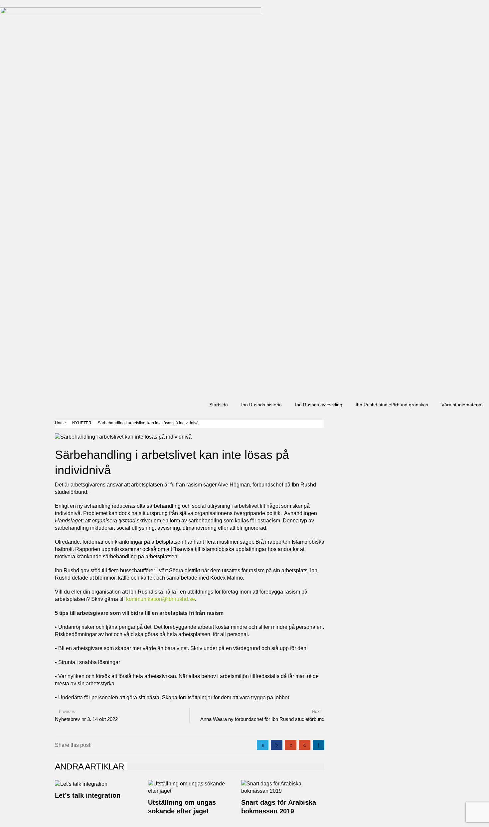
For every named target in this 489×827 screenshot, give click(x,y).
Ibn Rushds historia (261, 404)
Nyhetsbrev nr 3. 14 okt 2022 (86, 719)
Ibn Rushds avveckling (318, 404)
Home (60, 423)
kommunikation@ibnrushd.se (160, 599)
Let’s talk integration (87, 795)
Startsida (218, 404)
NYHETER (81, 423)
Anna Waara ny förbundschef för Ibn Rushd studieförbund (262, 719)
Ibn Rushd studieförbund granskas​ (392, 404)
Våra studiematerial (461, 404)
